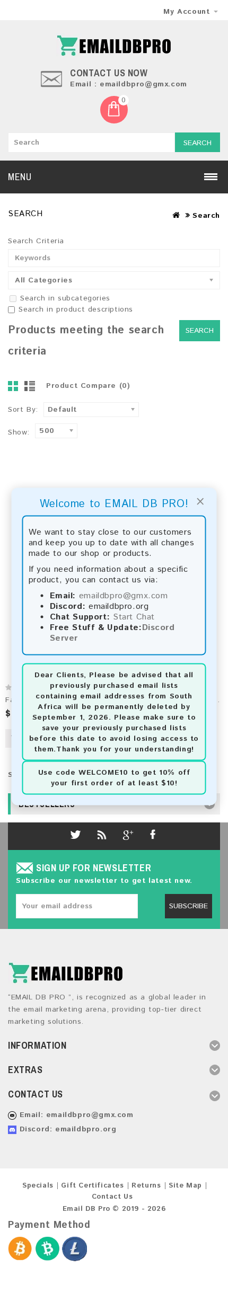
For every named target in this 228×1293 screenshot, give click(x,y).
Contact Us (112, 1197)
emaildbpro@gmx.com (123, 596)
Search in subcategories (65, 298)
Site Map (185, 1186)
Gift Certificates (92, 1186)
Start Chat (134, 617)
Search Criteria (36, 241)
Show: (19, 432)
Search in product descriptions (76, 309)
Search (197, 143)
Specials (38, 1186)
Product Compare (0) (88, 385)
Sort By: (23, 409)
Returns (146, 1186)
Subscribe (188, 906)
